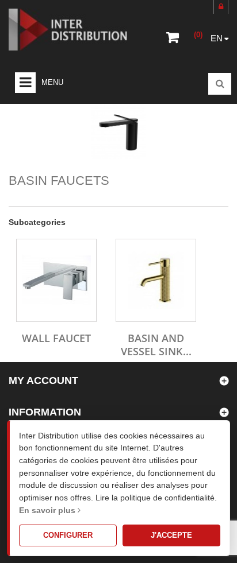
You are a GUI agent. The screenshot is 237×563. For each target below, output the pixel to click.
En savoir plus (48, 510)
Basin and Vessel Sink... (156, 344)
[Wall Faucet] (56, 280)
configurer (68, 535)
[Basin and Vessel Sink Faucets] (156, 280)
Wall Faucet (56, 338)
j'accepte (171, 535)
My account (43, 380)
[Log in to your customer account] (221, 7)
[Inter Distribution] (75, 30)
